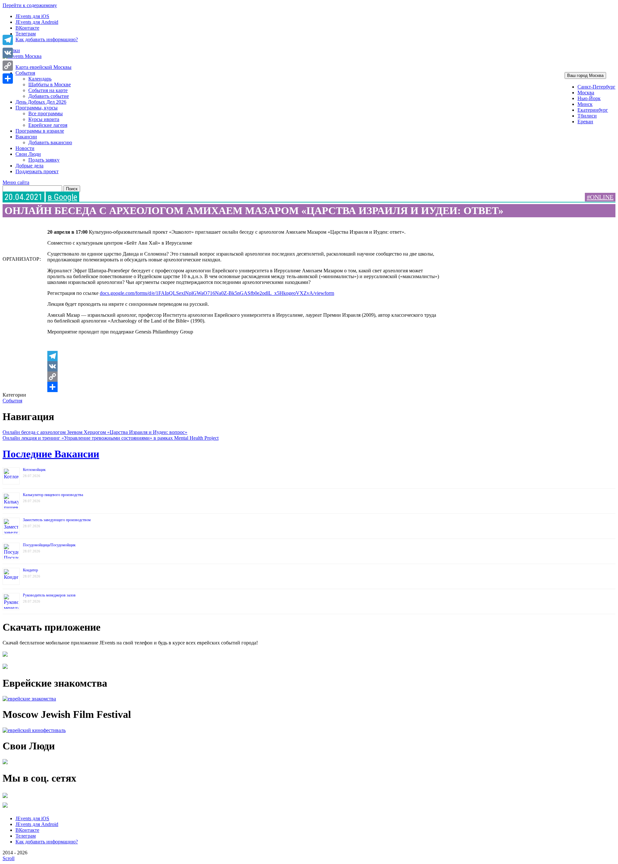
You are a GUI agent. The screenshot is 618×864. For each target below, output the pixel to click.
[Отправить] (243, 387)
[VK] (243, 366)
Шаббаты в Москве (49, 84)
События (25, 73)
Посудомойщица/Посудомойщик (49, 545)
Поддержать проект (37, 171)
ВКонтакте (27, 28)
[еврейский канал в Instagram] (5, 807)
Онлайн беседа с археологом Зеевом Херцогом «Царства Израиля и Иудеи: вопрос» (95, 432)
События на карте (48, 90)
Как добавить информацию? (46, 39)
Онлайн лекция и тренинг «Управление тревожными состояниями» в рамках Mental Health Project (111, 438)
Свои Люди (28, 154)
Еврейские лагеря (47, 125)
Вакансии (26, 136)
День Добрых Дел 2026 (40, 102)
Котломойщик (34, 469)
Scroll (8, 858)
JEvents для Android (36, 22)
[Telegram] (243, 356)
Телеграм (25, 33)
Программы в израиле (39, 131)
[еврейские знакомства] (29, 698)
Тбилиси (587, 115)
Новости (24, 148)
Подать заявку (44, 160)
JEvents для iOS (32, 16)
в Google (62, 197)
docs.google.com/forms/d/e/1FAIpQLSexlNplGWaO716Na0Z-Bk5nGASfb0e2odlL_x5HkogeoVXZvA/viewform (217, 293)
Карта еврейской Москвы (43, 67)
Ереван (585, 121)
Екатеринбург (592, 110)
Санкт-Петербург (596, 86)
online (601, 197)
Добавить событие (48, 96)
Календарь (40, 78)
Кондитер (30, 570)
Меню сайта (16, 182)
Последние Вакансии (51, 454)
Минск (585, 104)
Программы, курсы (36, 107)
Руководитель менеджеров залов (49, 595)
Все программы (45, 113)
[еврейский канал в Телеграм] (5, 798)
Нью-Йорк (589, 98)
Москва (585, 92)
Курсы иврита (43, 119)
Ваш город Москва (585, 75)
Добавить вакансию (50, 142)
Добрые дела (29, 165)
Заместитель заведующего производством (57, 520)
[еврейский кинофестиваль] (34, 730)
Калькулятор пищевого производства (53, 495)
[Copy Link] (243, 376)
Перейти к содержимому (30, 5)
